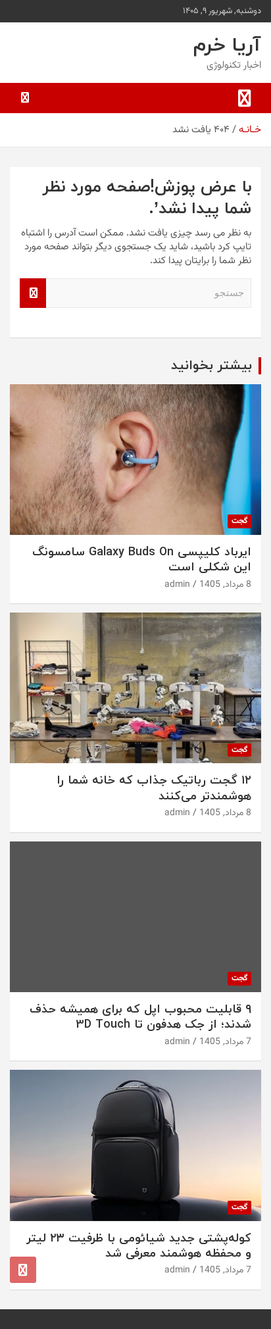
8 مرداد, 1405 (225, 585)
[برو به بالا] (23, 1270)
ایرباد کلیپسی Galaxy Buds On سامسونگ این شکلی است (141, 560)
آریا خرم (227, 46)
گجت (239, 521)
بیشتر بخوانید (211, 366)
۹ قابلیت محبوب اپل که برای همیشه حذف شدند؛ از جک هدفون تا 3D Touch (140, 1017)
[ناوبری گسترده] (244, 98)
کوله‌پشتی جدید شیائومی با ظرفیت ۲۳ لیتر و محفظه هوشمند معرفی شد (138, 1246)
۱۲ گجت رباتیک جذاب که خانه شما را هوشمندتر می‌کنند (154, 788)
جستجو (33, 293)
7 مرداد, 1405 (225, 1042)
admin (177, 585)
